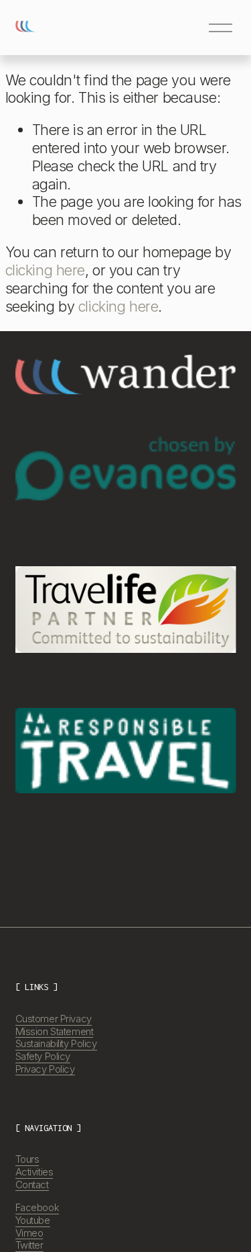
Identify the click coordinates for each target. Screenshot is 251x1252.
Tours (27, 1159)
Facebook (37, 1208)
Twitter (29, 1245)
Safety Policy (42, 1056)
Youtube (32, 1220)
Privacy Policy (45, 1069)
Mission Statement (54, 1032)
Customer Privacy (53, 1019)
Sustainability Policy (56, 1044)
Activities (34, 1172)
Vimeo (29, 1233)
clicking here (45, 270)
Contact (32, 1185)
